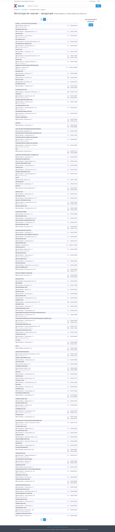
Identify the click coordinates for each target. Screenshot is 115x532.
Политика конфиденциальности (60, 527)
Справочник (17, 9)
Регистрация (92, 1)
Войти (98, 1)
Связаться (49, 527)
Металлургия (25, 9)
